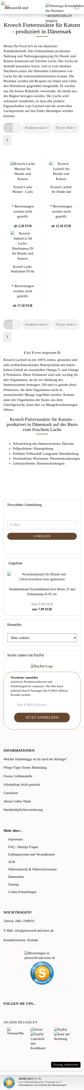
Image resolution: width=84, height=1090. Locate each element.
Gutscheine (11, 793)
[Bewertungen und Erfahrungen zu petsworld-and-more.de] (42, 955)
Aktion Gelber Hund (17, 801)
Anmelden (42, 536)
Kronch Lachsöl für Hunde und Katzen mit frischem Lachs (61, 189)
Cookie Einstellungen (22, 892)
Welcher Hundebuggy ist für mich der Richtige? (35, 759)
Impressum (15, 839)
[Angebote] (75, 563)
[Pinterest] (19, 1013)
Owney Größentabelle (18, 776)
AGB (11, 862)
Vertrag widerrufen (65, 1064)
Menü (7, 7)
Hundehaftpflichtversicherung (23, 810)
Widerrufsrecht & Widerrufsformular (32, 869)
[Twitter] (12, 1013)
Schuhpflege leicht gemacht (22, 784)
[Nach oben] (71, 1083)
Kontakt (33, 940)
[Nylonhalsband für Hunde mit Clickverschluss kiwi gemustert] (42, 577)
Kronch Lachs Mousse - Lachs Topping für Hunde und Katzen (22, 189)
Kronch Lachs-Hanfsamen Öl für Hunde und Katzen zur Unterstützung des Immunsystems (23, 269)
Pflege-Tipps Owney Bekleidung (25, 767)
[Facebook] (6, 1013)
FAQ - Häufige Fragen (23, 847)
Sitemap (13, 884)
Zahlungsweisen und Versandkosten (31, 854)
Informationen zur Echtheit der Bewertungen (42, 1085)
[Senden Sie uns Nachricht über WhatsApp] (65, 13)
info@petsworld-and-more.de (34, 930)
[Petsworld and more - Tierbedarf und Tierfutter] (16, 7)
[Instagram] (24, 1013)
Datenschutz (16, 877)
